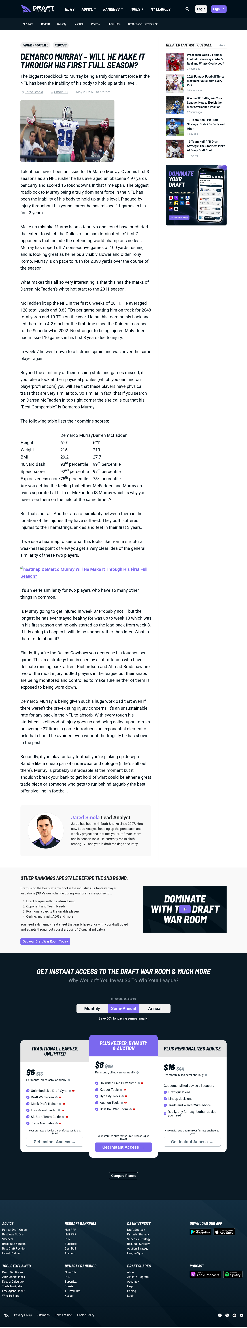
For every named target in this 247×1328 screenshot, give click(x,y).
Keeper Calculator (13, 1281)
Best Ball (78, 24)
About (131, 1272)
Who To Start (10, 1295)
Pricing (131, 1291)
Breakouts (8, 1244)
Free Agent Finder (13, 1291)
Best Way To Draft (13, 1234)
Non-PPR (70, 1229)
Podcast (96, 24)
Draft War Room (12, 1272)
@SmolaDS (59, 92)
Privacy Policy (23, 1315)
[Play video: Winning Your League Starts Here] (185, 909)
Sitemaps (43, 1315)
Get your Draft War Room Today (45, 941)
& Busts (20, 1244)
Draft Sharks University (141, 24)
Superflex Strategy (138, 1239)
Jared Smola (34, 92)
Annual (154, 1008)
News (69, 9)
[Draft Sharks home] (37, 9)
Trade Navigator (12, 1286)
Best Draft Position (14, 1248)
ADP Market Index (13, 1277)
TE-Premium (72, 1291)
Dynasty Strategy (138, 1234)
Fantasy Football (35, 45)
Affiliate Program (138, 1277)
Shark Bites (114, 24)
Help (130, 1286)
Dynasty (61, 24)
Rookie (69, 1286)
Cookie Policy (85, 1315)
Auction (69, 1253)
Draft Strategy (136, 1229)
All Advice (28, 24)
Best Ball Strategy (138, 1244)
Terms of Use (63, 1315)
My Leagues (160, 9)
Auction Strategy (137, 1248)
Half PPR (70, 1234)
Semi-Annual (123, 1008)
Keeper (69, 1295)
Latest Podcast (11, 1253)
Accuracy (133, 1281)
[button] (73, 1091)
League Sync (135, 1253)
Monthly (92, 1008)
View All (223, 45)
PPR (67, 1239)
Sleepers (7, 1239)
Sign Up (218, 9)
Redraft (45, 24)
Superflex (71, 1244)
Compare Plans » (123, 1176)
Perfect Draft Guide (14, 1229)
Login (201, 9)
